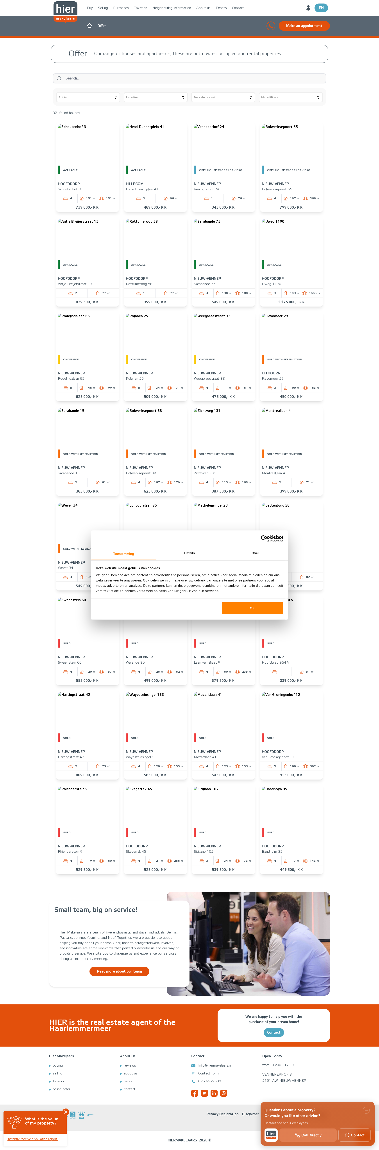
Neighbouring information (171, 8)
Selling (103, 8)
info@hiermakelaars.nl (214, 1065)
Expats (221, 8)
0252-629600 (209, 1081)
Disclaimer (250, 1114)
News (128, 1081)
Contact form (208, 1073)
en (321, 8)
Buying (58, 1065)
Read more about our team (119, 971)
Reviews (130, 1065)
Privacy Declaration (222, 1114)
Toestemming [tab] (123, 553)
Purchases (121, 8)
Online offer (61, 1089)
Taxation (140, 8)
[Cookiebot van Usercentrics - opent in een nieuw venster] (264, 538)
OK (252, 608)
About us (203, 8)
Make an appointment (304, 26)
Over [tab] (255, 553)
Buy (90, 8)
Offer (101, 26)
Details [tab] (189, 553)
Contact (238, 8)
